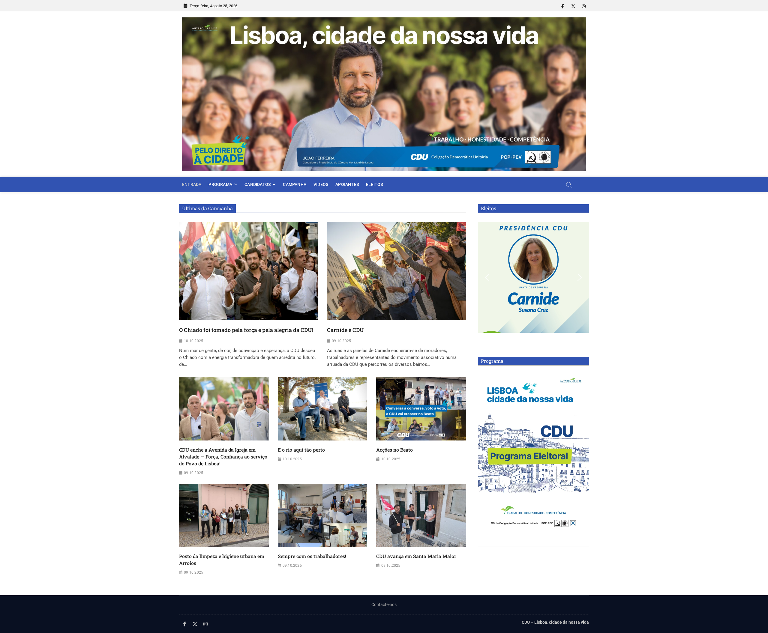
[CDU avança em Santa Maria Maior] (421, 515)
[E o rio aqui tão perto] (323, 408)
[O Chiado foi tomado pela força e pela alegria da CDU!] (248, 271)
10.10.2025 (193, 341)
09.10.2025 (341, 341)
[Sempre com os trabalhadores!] (323, 515)
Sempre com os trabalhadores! (312, 556)
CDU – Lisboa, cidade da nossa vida (555, 622)
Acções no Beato (394, 449)
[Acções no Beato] (421, 408)
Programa (220, 184)
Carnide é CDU (345, 329)
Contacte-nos (384, 604)
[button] (487, 277)
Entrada (191, 184)
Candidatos (257, 184)
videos (321, 184)
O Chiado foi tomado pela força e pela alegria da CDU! (246, 329)
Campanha (294, 184)
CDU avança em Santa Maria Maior (416, 556)
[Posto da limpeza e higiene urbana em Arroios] (224, 515)
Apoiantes (347, 184)
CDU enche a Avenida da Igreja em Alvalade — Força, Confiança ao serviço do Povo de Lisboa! (223, 456)
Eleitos (374, 184)
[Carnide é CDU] (396, 271)
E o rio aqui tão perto (301, 449)
